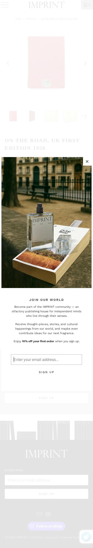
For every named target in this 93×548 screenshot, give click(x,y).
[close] (87, 161)
